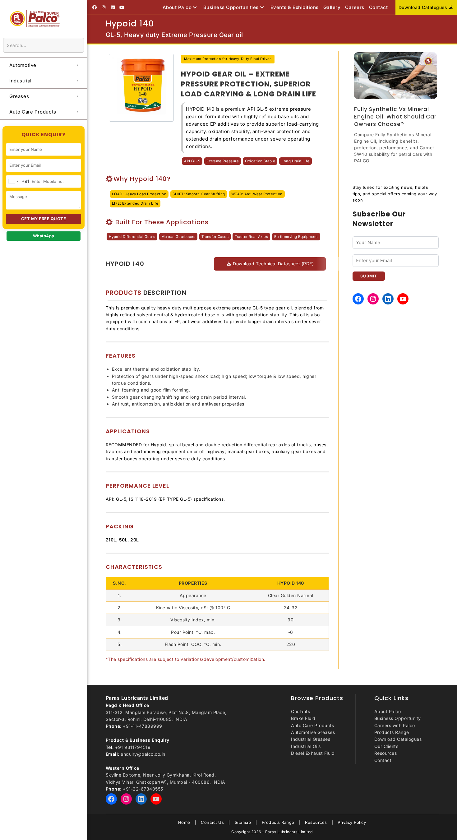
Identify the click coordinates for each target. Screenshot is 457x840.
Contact (378, 7)
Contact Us (212, 822)
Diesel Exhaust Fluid (313, 753)
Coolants (300, 711)
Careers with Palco (394, 725)
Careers (354, 7)
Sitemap (243, 822)
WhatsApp (43, 236)
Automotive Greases (313, 732)
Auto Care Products (312, 725)
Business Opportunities (231, 7)
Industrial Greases (310, 739)
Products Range (391, 732)
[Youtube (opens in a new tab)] (122, 7)
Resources (385, 753)
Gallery (332, 7)
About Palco (177, 7)
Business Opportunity (397, 718)
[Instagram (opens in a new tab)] (103, 7)
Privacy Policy (352, 822)
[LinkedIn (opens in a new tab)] (113, 7)
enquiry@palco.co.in (143, 754)
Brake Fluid (303, 718)
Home (184, 822)
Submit (368, 276)
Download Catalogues (424, 7)
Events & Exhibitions (294, 7)
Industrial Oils (306, 746)
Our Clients (386, 746)
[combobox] (17, 181)
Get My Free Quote (43, 218)
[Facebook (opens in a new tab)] (95, 7)
